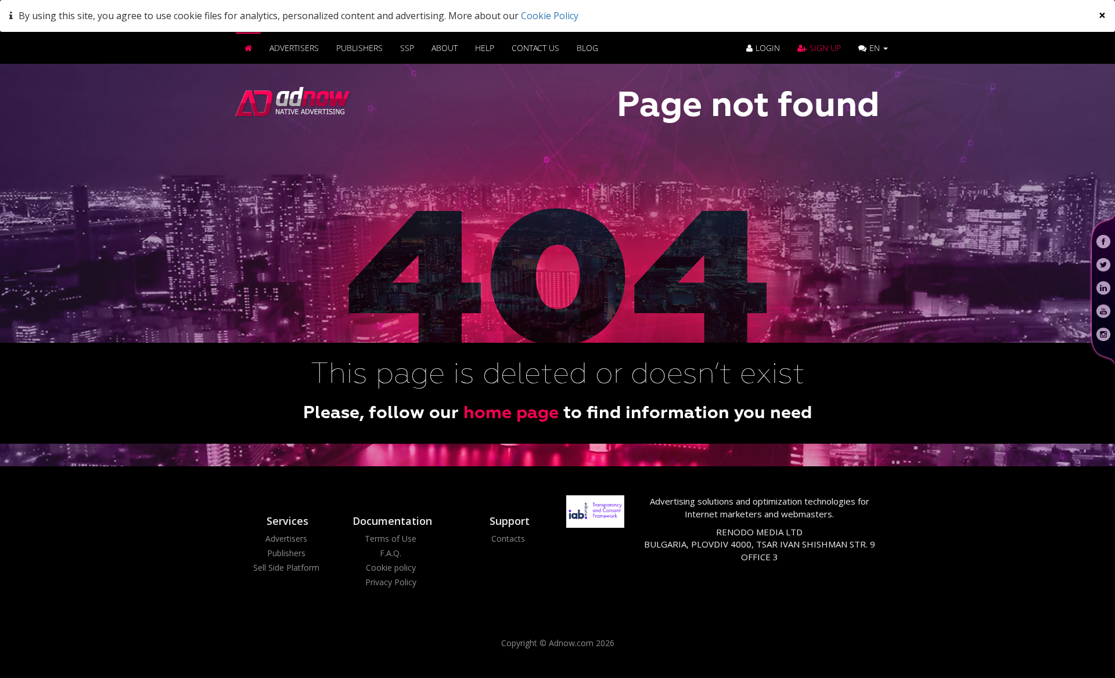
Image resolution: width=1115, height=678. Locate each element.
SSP (407, 47)
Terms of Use (390, 538)
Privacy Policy (390, 582)
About (444, 47)
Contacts (508, 538)
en (875, 47)
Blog (587, 47)
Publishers (359, 47)
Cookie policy (391, 567)
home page (511, 413)
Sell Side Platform (286, 567)
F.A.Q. (390, 553)
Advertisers (294, 47)
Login (768, 47)
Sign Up (825, 47)
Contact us (535, 47)
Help (484, 47)
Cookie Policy (549, 15)
